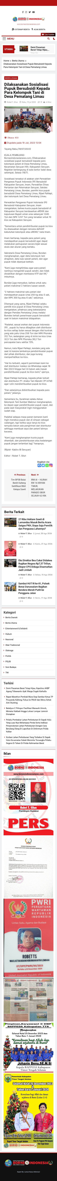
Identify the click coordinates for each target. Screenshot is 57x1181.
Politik (8, 656)
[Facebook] (39, 465)
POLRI (8, 661)
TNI (7, 672)
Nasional (9, 639)
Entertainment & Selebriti (16, 628)
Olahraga (9, 650)
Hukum (8, 634)
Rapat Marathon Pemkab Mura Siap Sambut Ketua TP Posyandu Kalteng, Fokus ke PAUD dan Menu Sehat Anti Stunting (29, 700)
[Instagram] (50, 465)
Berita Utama (11, 78)
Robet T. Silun (12, 102)
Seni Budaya (10, 667)
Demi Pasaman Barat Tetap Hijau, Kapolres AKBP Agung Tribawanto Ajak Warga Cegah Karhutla (39, 48)
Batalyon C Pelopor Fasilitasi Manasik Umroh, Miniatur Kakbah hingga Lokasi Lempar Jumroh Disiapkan (27, 711)
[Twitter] (43, 465)
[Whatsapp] (47, 465)
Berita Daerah (11, 617)
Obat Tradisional (12, 645)
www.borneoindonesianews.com (28, 24)
